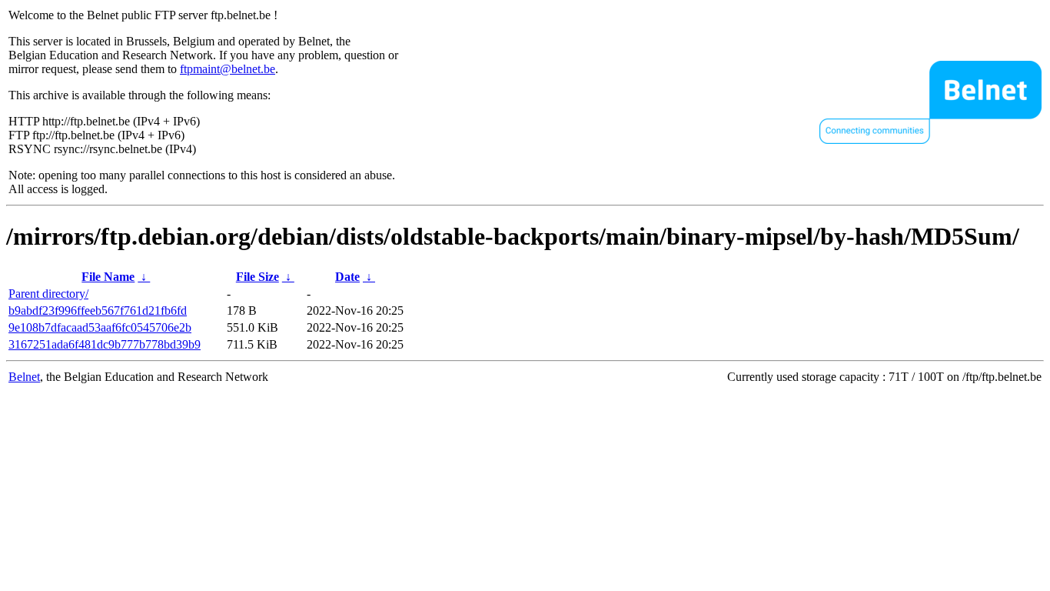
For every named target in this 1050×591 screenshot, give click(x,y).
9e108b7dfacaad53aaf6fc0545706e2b (99, 327)
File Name (108, 276)
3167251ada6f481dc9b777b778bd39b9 (104, 344)
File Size (257, 276)
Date (347, 276)
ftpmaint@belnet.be (227, 68)
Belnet (24, 376)
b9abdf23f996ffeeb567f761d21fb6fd (97, 310)
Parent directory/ (48, 293)
